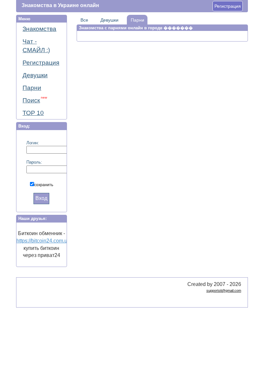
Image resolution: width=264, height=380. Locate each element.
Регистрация (227, 6)
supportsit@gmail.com (223, 290)
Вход (41, 198)
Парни (32, 87)
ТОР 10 (33, 112)
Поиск (35, 100)
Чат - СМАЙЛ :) (36, 45)
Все (84, 20)
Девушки (35, 75)
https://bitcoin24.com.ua (43, 240)
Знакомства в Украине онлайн (60, 5)
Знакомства (39, 28)
